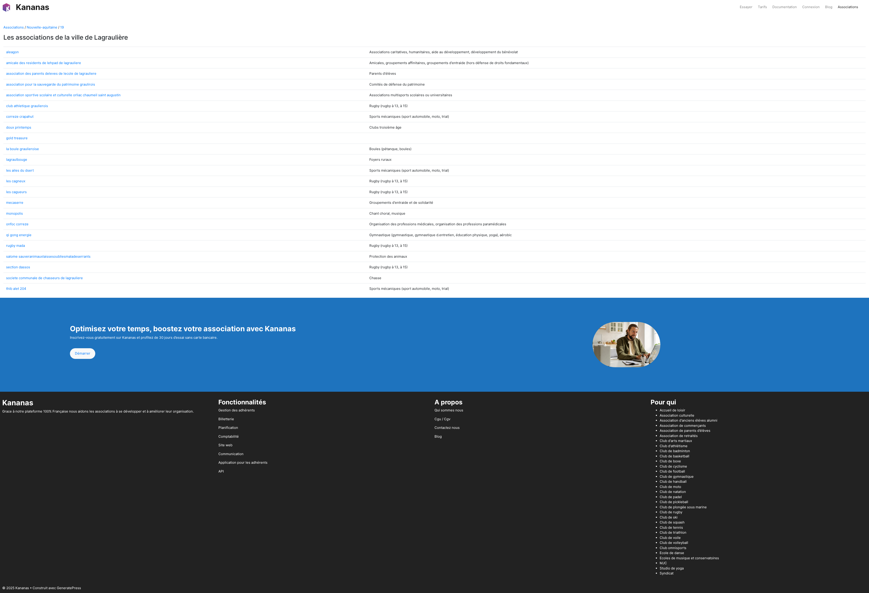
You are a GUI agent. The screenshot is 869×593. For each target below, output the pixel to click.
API (221, 471)
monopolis (14, 213)
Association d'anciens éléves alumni (688, 420)
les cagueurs (16, 192)
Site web (225, 445)
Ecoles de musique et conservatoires (689, 558)
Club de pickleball (674, 502)
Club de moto (670, 487)
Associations (848, 7)
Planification (228, 427)
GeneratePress (69, 588)
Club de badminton (675, 451)
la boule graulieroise (22, 149)
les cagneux (15, 181)
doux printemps (18, 127)
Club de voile (670, 537)
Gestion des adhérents (236, 410)
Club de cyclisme (673, 466)
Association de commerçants (683, 425)
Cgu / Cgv (442, 419)
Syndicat (666, 573)
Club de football (672, 471)
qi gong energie (18, 235)
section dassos (18, 267)
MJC (663, 563)
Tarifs (762, 7)
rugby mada (15, 245)
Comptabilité (228, 436)
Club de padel (671, 497)
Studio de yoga (672, 568)
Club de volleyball (674, 542)
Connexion (811, 7)
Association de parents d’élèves (685, 430)
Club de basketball (674, 456)
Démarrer (82, 353)
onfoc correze (17, 224)
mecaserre (14, 202)
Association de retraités (679, 436)
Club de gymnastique (677, 476)
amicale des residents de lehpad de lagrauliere (43, 63)
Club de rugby (671, 512)
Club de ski (669, 517)
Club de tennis (671, 527)
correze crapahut (19, 116)
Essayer (746, 7)
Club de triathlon (673, 532)
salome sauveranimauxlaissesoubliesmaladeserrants (48, 256)
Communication (231, 454)
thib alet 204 (16, 288)
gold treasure (17, 138)
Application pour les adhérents (242, 462)
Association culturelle (677, 415)
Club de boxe (670, 461)
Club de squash (672, 522)
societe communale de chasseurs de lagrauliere (44, 278)
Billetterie (226, 419)
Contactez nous (447, 427)
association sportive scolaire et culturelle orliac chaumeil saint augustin (63, 95)
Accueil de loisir (672, 410)
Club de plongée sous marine (683, 507)
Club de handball (673, 481)
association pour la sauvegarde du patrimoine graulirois (50, 84)
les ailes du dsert (20, 170)
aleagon (12, 52)
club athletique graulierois (27, 106)
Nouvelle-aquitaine (42, 27)
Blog (828, 7)
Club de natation (673, 492)
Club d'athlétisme (674, 446)
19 (62, 27)
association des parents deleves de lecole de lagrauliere (51, 73)
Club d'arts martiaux (676, 441)
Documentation (784, 7)
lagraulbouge (16, 159)
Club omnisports (673, 548)
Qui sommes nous (448, 410)
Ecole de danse (672, 553)
